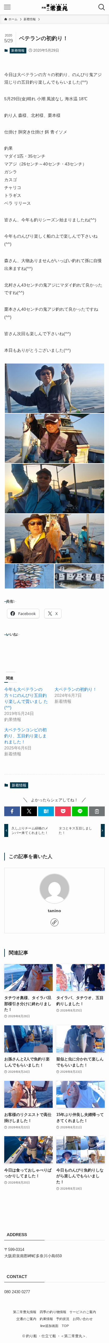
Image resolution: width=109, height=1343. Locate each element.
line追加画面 (49, 1326)
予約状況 (62, 1319)
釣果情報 (46, 1319)
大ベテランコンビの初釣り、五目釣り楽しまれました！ (25, 735)
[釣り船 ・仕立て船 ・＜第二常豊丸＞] (54, 7)
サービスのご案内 (82, 1312)
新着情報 (18, 50)
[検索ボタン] (101, 7)
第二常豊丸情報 (24, 1312)
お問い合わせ (83, 1319)
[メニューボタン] (7, 7)
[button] (54, 388)
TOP (65, 1326)
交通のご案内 (26, 1319)
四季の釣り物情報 (53, 1312)
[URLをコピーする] (97, 811)
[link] (54, 922)
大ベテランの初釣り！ (75, 689)
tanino (54, 910)
